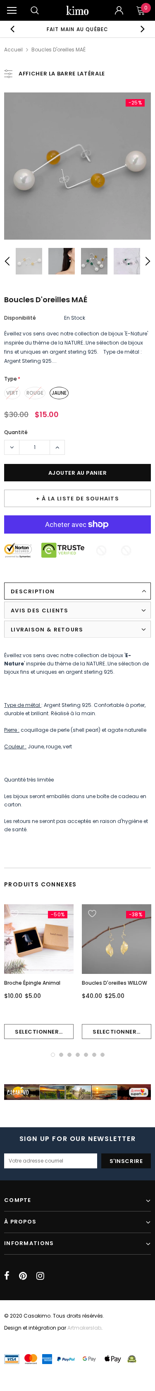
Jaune (59, 392)
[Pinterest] (23, 1275)
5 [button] (86, 1055)
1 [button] (53, 1055)
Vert (12, 392)
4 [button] (78, 1055)
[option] (78, 29)
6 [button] (94, 1055)
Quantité (16, 432)
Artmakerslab (84, 1327)
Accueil (13, 49)
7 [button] (102, 1055)
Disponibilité (20, 317)
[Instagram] (40, 1275)
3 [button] (69, 1055)
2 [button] (61, 1055)
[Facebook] (7, 1275)
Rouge (34, 392)
